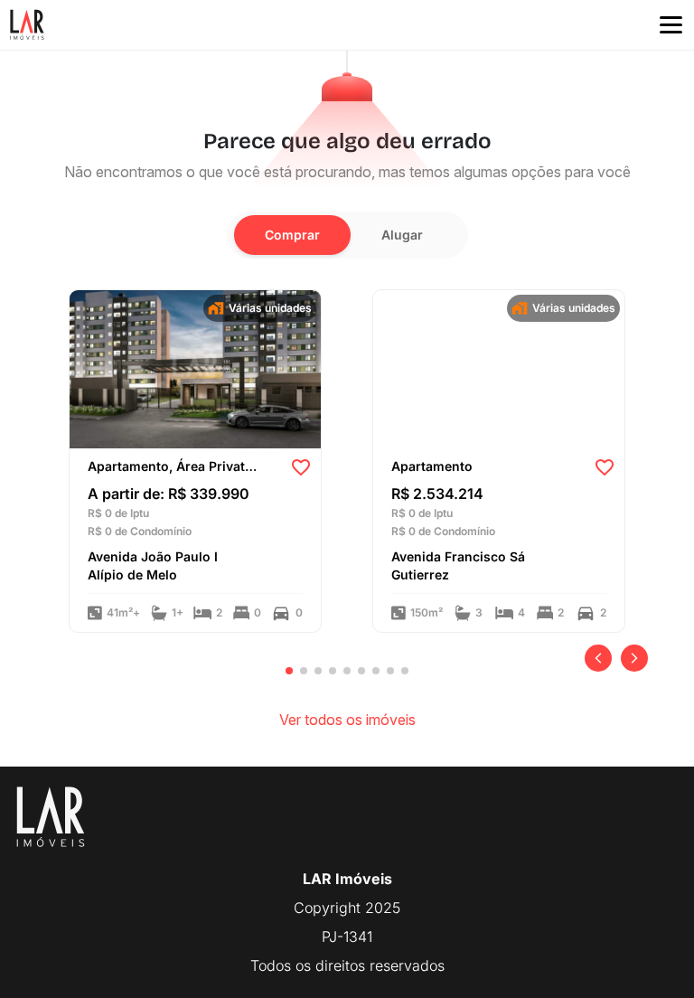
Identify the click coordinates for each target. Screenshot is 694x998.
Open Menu (671, 25)
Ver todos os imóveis (347, 720)
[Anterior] (598, 658)
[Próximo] (634, 658)
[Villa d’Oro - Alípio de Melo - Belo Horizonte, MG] (195, 368)
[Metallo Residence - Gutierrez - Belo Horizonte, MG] (498, 368)
